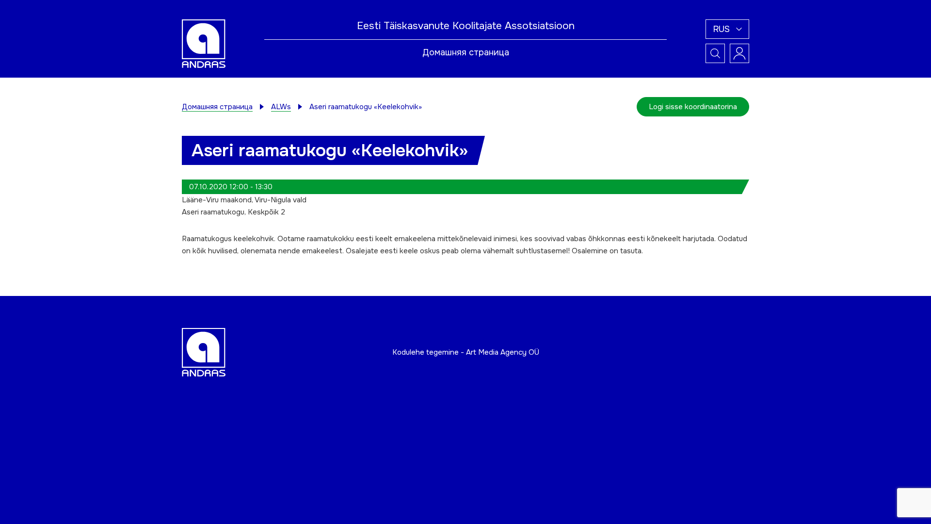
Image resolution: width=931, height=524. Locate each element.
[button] (727, 29)
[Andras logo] (203, 43)
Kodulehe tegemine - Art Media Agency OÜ (465, 352)
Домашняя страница (465, 52)
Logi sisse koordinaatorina (693, 107)
